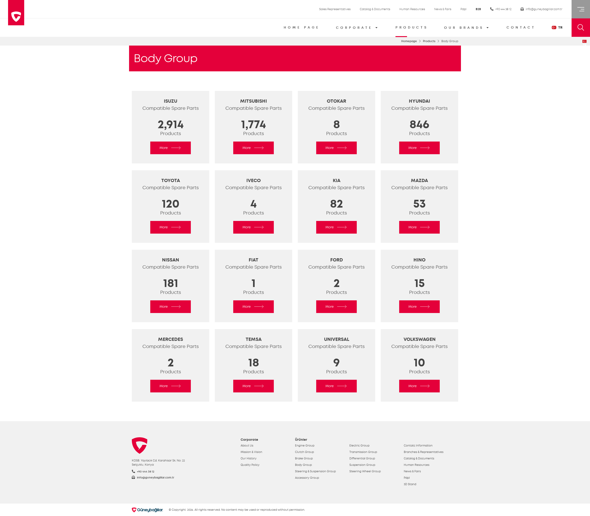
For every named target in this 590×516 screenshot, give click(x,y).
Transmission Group (363, 452)
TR (560, 27)
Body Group (303, 465)
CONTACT (521, 27)
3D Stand (410, 484)
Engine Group (304, 445)
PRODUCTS (411, 27)
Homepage (409, 41)
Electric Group (359, 445)
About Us (247, 445)
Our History (249, 458)
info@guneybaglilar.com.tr (543, 9)
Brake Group (304, 458)
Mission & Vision (251, 452)
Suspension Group (362, 465)
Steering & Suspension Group (315, 471)
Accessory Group (307, 478)
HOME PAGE (302, 27)
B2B (478, 9)
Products (429, 41)
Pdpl (463, 9)
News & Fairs (442, 9)
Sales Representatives (335, 9)
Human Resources (412, 9)
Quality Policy (250, 465)
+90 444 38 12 (503, 9)
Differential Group (362, 458)
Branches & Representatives (423, 452)
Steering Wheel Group (365, 471)
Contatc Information (418, 445)
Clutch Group (304, 452)
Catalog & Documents (375, 9)
